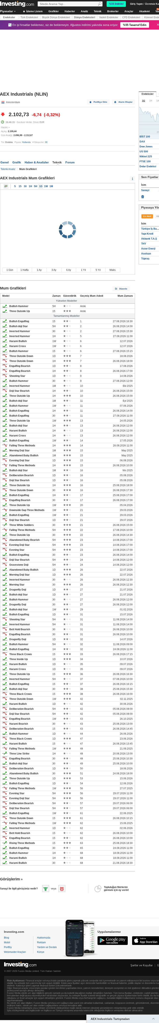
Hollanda (26, 142)
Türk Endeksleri (29, 17)
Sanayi (145, 190)
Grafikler (53, 11)
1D (40, 186)
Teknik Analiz (8, 169)
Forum (70, 162)
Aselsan (146, 253)
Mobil (7, 942)
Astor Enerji (148, 248)
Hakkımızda (43, 937)
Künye (40, 952)
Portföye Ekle (100, 102)
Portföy (8, 947)
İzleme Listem (34, 11)
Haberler (70, 11)
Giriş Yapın (136, 3)
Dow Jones (146, 146)
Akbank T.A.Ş (149, 238)
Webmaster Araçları (15, 952)
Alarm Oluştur (125, 102)
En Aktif (147, 216)
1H (30, 186)
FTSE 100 (145, 161)
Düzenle (123, 289)
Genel (4, 162)
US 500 (144, 151)
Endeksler (9, 17)
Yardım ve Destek (47, 947)
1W (46, 186)
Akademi (144, 11)
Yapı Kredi (147, 233)
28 (46, 142)
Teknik (97, 11)
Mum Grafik (6, 186)
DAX (142, 141)
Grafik (16, 162)
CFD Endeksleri (131, 17)
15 (20, 186)
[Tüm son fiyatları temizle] (142, 195)
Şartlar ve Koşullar (141, 965)
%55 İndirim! (116, 3)
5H (35, 186)
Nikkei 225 (146, 156)
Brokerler (113, 11)
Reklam (41, 942)
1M (51, 186)
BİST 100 (145, 136)
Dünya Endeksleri (84, 17)
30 (25, 186)
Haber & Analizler (37, 162)
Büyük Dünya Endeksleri (56, 17)
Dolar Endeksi (148, 166)
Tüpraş (145, 258)
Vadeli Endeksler (108, 17)
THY (143, 243)
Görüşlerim (10, 879)
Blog (6, 937)
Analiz (84, 11)
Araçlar (128, 11)
